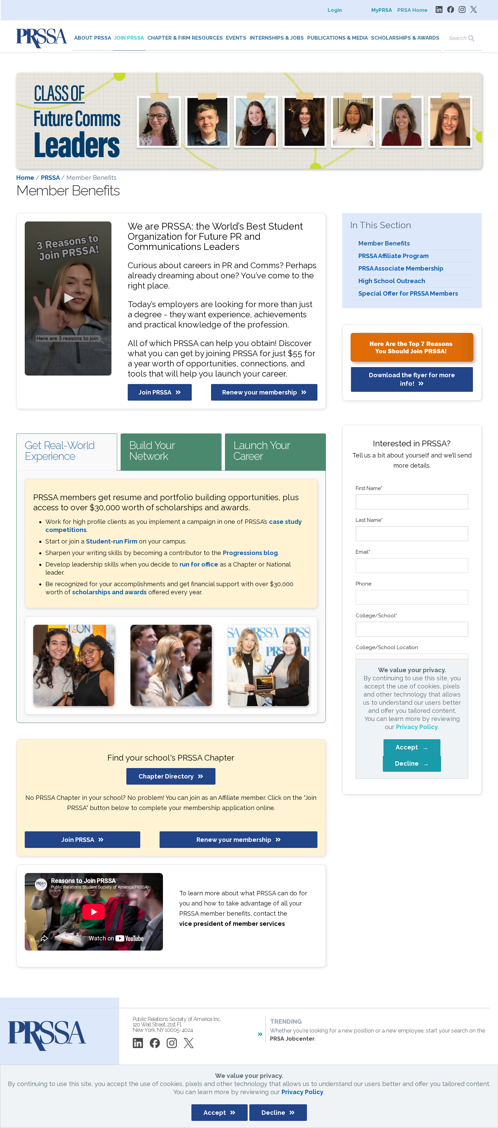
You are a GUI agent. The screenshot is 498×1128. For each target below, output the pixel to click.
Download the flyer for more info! (412, 379)
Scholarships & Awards (405, 38)
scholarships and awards (109, 592)
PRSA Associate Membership (400, 268)
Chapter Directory (166, 776)
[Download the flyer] (412, 347)
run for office (199, 564)
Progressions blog (250, 552)
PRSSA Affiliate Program (393, 255)
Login (335, 10)
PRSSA (51, 177)
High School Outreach (391, 280)
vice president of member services (232, 923)
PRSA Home (412, 10)
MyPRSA (381, 10)
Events (236, 38)
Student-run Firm (111, 541)
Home (26, 177)
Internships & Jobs (277, 38)
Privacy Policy (303, 1091)
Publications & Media (337, 38)
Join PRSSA (129, 38)
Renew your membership (259, 392)
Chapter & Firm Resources (185, 38)
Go (476, 38)
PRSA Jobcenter (292, 1039)
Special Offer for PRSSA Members (408, 293)
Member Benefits (384, 243)
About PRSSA (92, 38)
